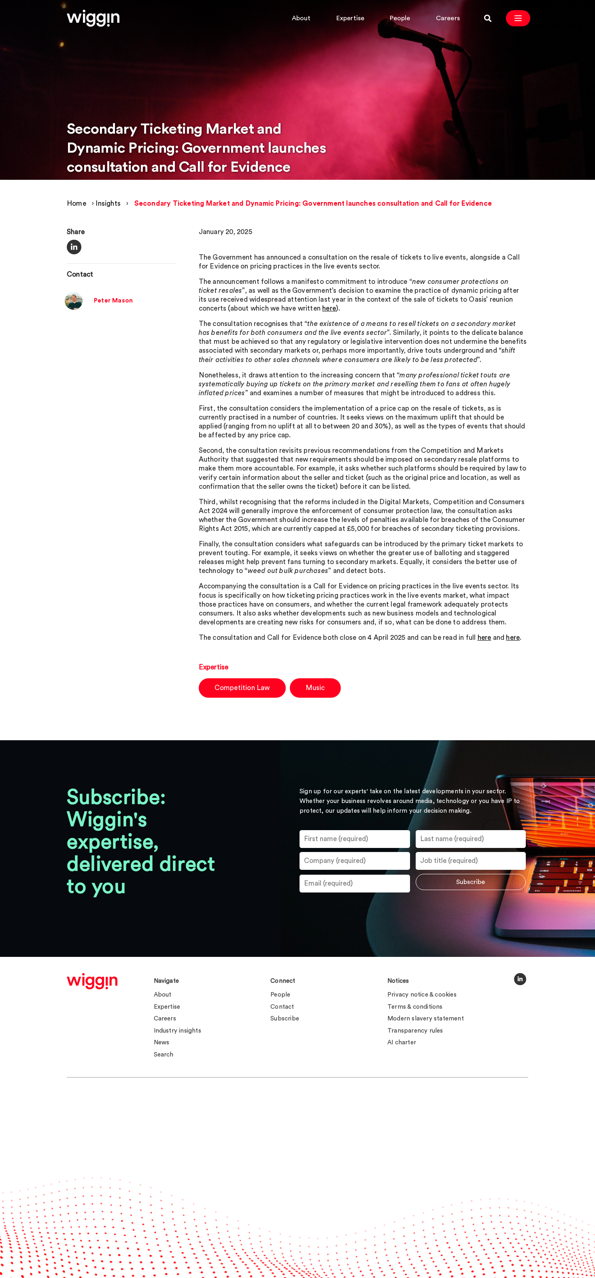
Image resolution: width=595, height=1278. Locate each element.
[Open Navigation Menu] (518, 18)
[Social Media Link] (520, 979)
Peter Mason (113, 301)
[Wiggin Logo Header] (93, 18)
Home (76, 203)
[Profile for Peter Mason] (74, 308)
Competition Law (242, 687)
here (329, 308)
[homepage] (92, 981)
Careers (448, 18)
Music (315, 687)
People (400, 18)
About (301, 18)
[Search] (488, 18)
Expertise (350, 18)
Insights (108, 203)
